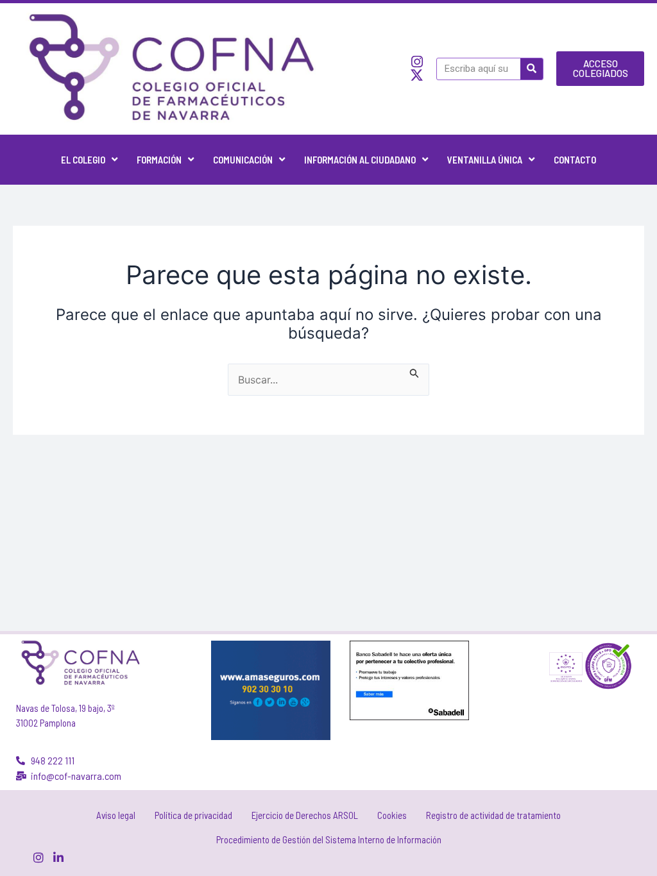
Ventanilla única (484, 159)
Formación (159, 159)
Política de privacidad (193, 815)
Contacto (575, 159)
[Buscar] (531, 69)
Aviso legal (115, 815)
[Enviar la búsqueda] (414, 371)
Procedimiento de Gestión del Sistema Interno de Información (328, 839)
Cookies (392, 815)
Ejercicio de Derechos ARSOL (305, 815)
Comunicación (243, 159)
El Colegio (83, 159)
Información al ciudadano (360, 159)
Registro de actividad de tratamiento (493, 815)
